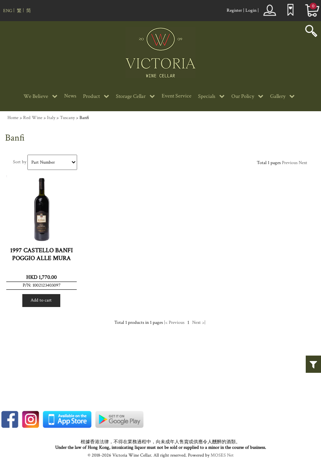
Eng (7, 11)
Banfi (84, 118)
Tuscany (67, 118)
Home (12, 118)
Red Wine (32, 118)
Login (250, 10)
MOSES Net (222, 455)
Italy (51, 118)
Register (234, 10)
